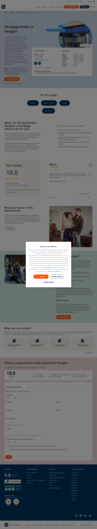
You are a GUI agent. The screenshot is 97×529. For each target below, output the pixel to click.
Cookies (47, 267)
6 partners (45, 255)
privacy (50, 271)
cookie (56, 271)
